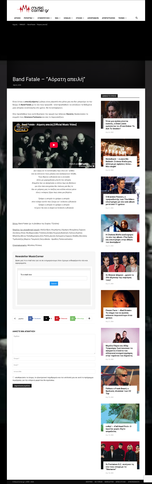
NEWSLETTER (109, 482)
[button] (136, 18)
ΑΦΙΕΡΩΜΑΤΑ (93, 18)
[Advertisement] (96, 8)
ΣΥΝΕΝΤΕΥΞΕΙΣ (44, 18)
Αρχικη (17, 18)
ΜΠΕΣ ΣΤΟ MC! (121, 482)
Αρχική (15, 24)
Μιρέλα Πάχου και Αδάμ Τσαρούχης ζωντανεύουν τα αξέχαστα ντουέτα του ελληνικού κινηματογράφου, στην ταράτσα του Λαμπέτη (119, 350)
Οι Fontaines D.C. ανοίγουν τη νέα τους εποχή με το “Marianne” (120, 466)
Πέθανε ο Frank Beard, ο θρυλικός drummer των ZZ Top (118, 391)
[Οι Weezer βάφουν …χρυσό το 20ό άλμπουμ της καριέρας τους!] (120, 266)
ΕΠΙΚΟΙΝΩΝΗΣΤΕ (133, 482)
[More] (89, 318)
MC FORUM (98, 482)
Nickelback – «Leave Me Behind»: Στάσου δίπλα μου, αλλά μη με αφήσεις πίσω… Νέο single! (119, 163)
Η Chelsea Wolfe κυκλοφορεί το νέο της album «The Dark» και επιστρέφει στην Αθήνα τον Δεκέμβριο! (119, 238)
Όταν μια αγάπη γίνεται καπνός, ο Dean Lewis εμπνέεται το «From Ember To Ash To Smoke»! (120, 125)
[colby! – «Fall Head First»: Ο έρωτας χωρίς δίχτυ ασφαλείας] (120, 417)
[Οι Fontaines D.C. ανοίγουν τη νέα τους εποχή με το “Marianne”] (120, 455)
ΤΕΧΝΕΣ (121, 18)
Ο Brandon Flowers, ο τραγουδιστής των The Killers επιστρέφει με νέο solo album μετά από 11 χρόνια (120, 200)
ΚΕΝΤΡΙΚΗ (89, 482)
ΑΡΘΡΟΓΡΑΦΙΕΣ (108, 18)
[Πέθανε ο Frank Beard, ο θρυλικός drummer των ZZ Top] (120, 380)
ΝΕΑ (56, 18)
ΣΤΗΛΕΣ (79, 18)
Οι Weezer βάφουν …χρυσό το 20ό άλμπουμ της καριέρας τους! (120, 277)
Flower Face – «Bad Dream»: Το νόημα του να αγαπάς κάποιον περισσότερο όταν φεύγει (119, 314)
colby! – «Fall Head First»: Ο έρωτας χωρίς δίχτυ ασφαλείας (118, 429)
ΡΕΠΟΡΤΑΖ (28, 18)
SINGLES (67, 18)
